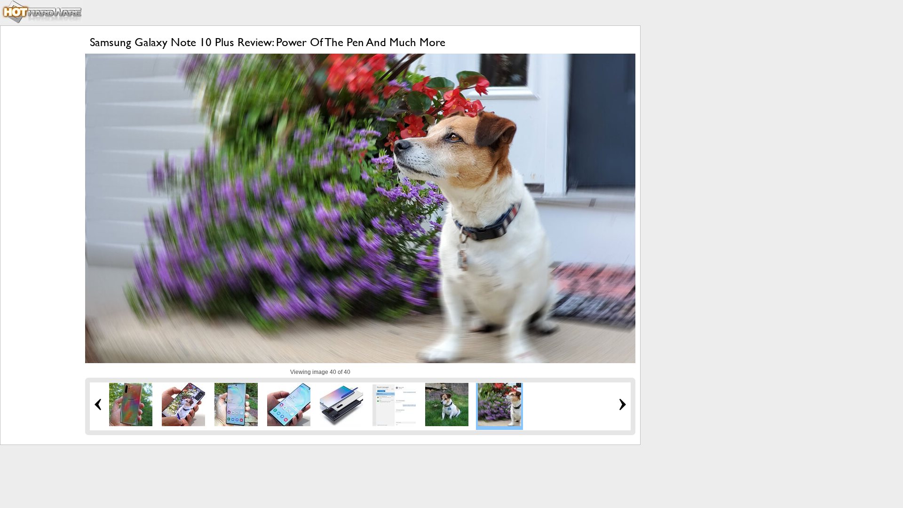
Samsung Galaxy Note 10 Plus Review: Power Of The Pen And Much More (267, 42)
